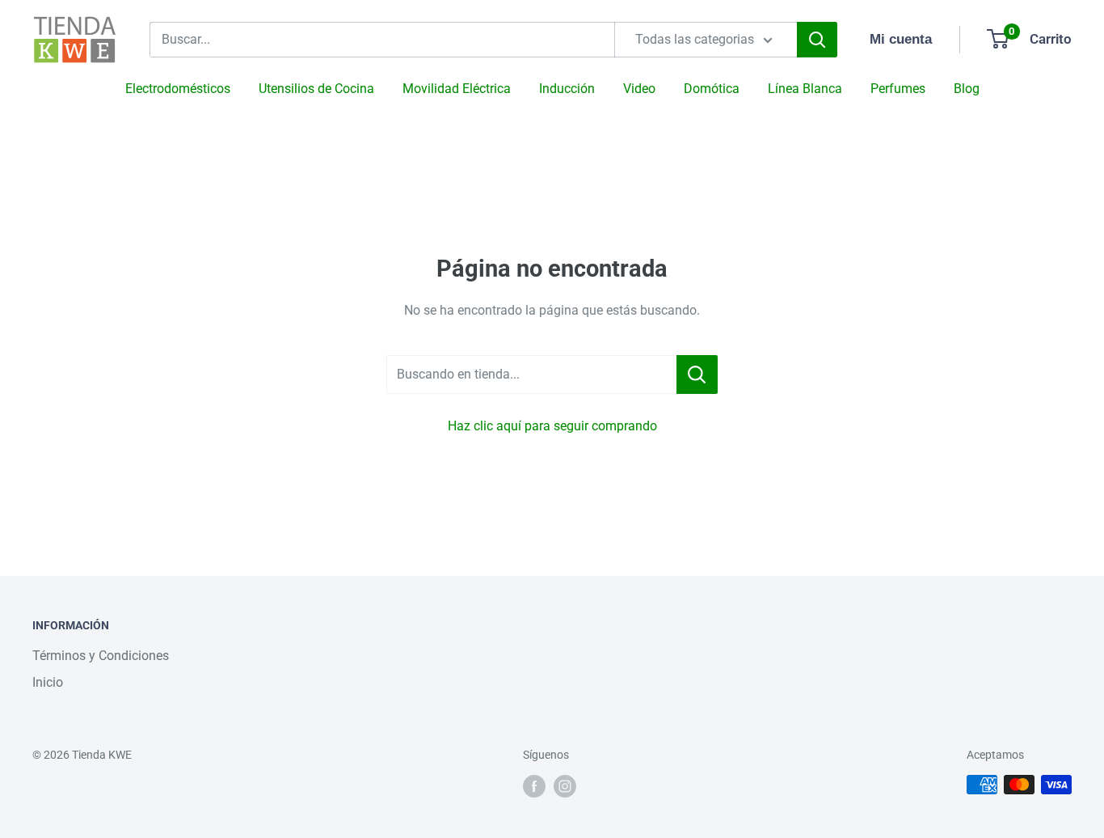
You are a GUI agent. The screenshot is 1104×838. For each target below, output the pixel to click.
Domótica (712, 88)
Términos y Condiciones (100, 655)
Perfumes (897, 88)
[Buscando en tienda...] (697, 374)
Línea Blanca (805, 88)
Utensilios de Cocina (316, 88)
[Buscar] (817, 39)
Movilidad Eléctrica (456, 88)
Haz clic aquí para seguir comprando (552, 426)
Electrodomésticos (177, 88)
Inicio (47, 682)
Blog (967, 88)
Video (639, 88)
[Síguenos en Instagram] (565, 786)
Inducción (567, 88)
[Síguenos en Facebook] (534, 786)
